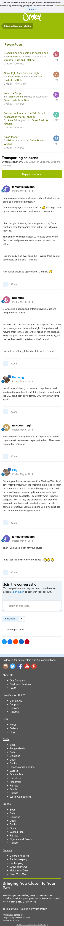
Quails (13, 789)
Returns (14, 711)
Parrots (14, 785)
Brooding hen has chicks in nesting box (26, 53)
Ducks (13, 763)
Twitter (12, 666)
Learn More (29, 902)
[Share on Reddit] (15, 641)
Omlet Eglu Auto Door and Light (21, 73)
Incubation (16, 781)
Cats (12, 752)
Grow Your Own (19, 866)
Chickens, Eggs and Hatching (19, 59)
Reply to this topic (32, 174)
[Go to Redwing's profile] (6, 379)
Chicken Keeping (19, 855)
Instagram (5, 666)
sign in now (18, 591)
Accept (32, 9)
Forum (13, 724)
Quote (14, 284)
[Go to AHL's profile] (56, 75)
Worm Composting (20, 796)
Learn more (59, 5)
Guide (6, 739)
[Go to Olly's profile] (6, 472)
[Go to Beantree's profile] (6, 299)
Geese (13, 828)
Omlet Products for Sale (16, 100)
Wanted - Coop (12, 93)
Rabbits (14, 793)
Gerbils (14, 770)
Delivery (14, 708)
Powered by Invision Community (32, 924)
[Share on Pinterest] (27, 641)
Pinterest (34, 666)
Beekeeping (16, 863)
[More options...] (57, 189)
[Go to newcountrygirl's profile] (6, 427)
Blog (12, 732)
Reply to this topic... (19, 605)
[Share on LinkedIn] (21, 641)
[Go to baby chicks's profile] (56, 54)
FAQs (13, 688)
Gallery (14, 728)
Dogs (13, 759)
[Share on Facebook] (9, 641)
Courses (7, 850)
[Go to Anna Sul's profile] (56, 115)
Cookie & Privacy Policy (33, 908)
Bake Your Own (18, 874)
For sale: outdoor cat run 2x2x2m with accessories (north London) (25, 114)
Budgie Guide (17, 748)
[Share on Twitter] (4, 641)
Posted (22, 190)
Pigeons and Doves (21, 839)
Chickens (15, 756)
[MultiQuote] (5, 284)
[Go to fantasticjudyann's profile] (6, 188)
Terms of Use (10, 908)
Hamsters (15, 778)
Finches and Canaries (22, 767)
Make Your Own (19, 870)
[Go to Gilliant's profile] (56, 138)
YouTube (27, 666)
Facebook (20, 666)
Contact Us (16, 700)
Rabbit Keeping (18, 859)
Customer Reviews (20, 684)
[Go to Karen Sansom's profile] (56, 95)
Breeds (7, 804)
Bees (12, 744)
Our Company (18, 680)
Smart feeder (11, 137)
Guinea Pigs (16, 774)
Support (14, 704)
